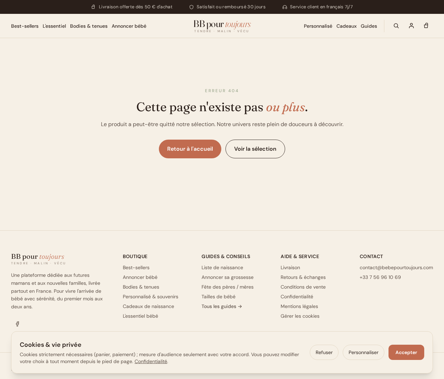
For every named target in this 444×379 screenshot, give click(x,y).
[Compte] (411, 25)
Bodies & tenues (89, 26)
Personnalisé (318, 26)
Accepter (406, 352)
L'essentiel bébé (140, 316)
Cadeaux (346, 26)
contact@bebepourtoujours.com (396, 267)
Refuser (324, 352)
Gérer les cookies (300, 316)
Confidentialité (297, 296)
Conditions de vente (303, 287)
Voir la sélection (255, 148)
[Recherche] (396, 25)
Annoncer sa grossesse (228, 277)
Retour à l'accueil (190, 148)
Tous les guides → (222, 306)
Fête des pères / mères (228, 287)
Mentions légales (299, 306)
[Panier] (426, 25)
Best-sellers (25, 26)
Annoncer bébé (129, 26)
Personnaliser (363, 352)
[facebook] (17, 324)
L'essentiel (54, 26)
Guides (369, 26)
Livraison (290, 267)
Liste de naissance (222, 267)
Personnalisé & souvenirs (150, 296)
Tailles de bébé (219, 296)
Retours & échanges (303, 277)
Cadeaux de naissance (148, 306)
